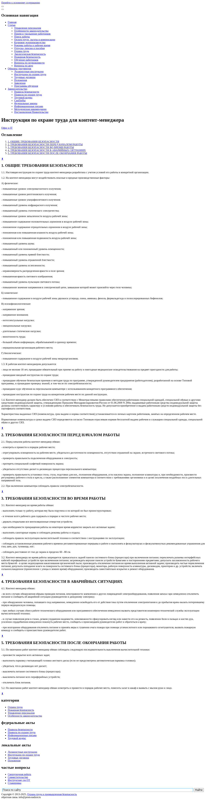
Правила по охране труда (28, 94)
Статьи (11, 25)
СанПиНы (20, 100)
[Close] (2, 9)
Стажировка (14, 783)
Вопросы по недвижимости (29, 62)
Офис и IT (7, 127)
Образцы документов (19, 68)
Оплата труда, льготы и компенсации (34, 39)
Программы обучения (26, 86)
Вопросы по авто (23, 65)
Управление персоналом (27, 28)
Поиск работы (22, 36)
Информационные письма (28, 106)
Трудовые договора (24, 77)
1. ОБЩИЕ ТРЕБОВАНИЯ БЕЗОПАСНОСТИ (33, 141)
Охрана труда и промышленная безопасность (52, 794)
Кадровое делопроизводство (29, 42)
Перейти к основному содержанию (20, 2)
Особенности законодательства (31, 30)
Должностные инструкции (29, 71)
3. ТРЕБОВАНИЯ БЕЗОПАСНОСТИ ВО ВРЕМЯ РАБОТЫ (41, 147)
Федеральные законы (25, 103)
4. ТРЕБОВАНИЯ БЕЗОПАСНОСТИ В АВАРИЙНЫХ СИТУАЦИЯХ (47, 150)
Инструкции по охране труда (30, 74)
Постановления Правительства (31, 112)
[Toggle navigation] (2, 6)
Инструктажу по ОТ (19, 780)
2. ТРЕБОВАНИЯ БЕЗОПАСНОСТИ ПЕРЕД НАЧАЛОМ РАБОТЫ (45, 144)
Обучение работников (26, 59)
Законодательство (17, 88)
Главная (12, 22)
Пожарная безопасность (27, 57)
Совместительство (18, 777)
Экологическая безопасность (30, 54)
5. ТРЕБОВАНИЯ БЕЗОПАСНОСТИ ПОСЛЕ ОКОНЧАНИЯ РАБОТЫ (47, 153)
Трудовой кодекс (23, 97)
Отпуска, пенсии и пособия (29, 48)
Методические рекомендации (30, 109)
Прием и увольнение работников (32, 33)
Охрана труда (21, 51)
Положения (20, 80)
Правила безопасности (26, 91)
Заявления (19, 83)
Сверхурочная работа (19, 774)
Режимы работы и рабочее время (32, 45)
